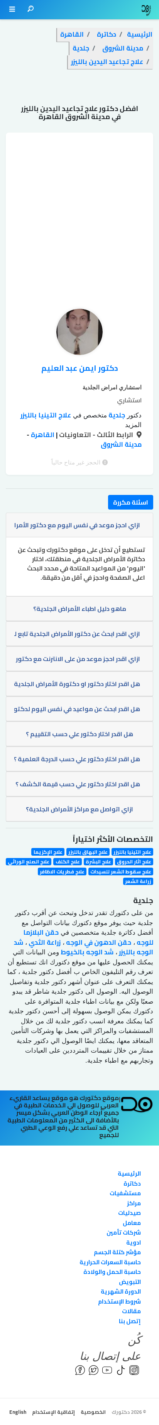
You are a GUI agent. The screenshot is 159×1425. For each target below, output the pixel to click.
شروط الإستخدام (119, 1301)
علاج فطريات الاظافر (62, 871)
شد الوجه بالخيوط (86, 952)
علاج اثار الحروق (134, 861)
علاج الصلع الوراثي (28, 861)
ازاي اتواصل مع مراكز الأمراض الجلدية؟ (79, 809)
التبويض (130, 1281)
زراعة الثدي (44, 942)
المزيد (133, 425)
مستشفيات (125, 1193)
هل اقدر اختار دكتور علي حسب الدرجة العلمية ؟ (77, 759)
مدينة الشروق (121, 444)
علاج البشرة (98, 861)
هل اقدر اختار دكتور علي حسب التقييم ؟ (79, 734)
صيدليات (129, 1212)
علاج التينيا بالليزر (45, 415)
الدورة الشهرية (121, 1291)
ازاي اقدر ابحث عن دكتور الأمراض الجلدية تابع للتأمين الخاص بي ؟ (77, 633)
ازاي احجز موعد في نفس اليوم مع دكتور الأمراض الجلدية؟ (77, 525)
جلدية (116, 415)
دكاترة (132, 1183)
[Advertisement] (79, 212)
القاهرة (41, 435)
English (17, 1412)
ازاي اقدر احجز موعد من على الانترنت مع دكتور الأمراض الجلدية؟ (77, 659)
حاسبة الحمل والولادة (112, 1271)
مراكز (134, 1203)
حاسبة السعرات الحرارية (110, 1262)
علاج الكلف (68, 861)
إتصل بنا (130, 1321)
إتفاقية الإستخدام (53, 1412)
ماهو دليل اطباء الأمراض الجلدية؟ (79, 608)
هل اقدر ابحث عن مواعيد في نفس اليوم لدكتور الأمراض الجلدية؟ (77, 709)
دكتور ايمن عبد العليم (79, 368)
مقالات (131, 1311)
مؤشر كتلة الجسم (117, 1252)
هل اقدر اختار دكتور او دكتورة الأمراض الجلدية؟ (77, 684)
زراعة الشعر (138, 881)
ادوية (133, 1242)
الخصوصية (93, 1412)
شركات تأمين (124, 1232)
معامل (132, 1222)
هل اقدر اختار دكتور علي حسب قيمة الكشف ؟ (77, 784)
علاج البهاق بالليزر (88, 851)
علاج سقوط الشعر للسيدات (120, 871)
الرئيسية (129, 1173)
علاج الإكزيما (48, 851)
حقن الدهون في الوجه (97, 942)
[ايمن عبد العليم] (79, 334)
